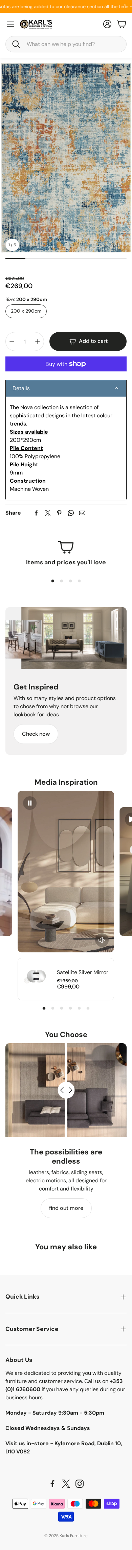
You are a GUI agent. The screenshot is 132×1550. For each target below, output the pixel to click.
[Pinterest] (59, 513)
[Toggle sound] (102, 940)
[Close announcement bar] (125, 5)
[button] (66, 44)
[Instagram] (79, 1484)
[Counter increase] (37, 341)
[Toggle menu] (10, 24)
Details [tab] (21, 388)
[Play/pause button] (30, 803)
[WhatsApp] (71, 513)
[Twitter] (48, 513)
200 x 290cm (26, 311)
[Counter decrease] (12, 341)
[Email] (82, 513)
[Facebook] (36, 513)
